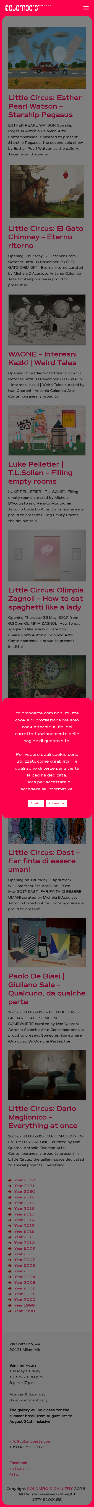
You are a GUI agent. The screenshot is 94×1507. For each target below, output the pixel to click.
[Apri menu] (86, 8)
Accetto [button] (36, 803)
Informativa (57, 803)
